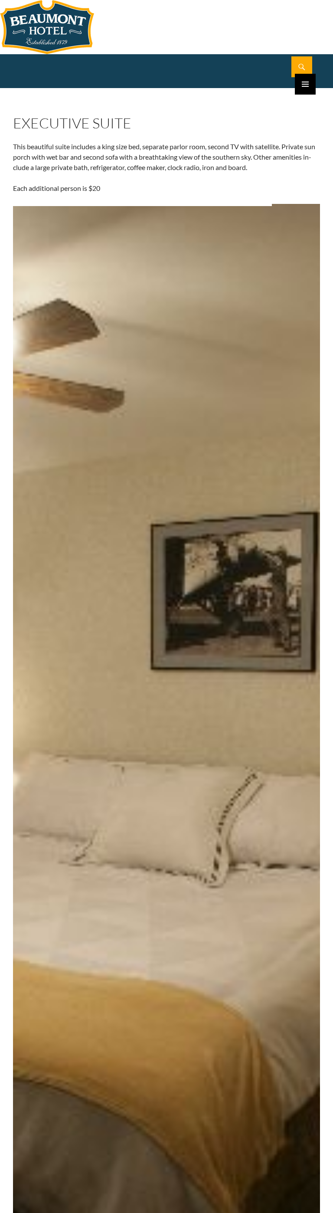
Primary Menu (305, 84)
